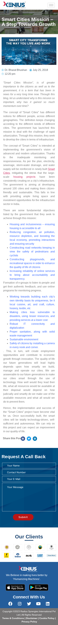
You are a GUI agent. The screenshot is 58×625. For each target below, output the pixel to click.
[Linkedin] (48, 604)
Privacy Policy (29, 621)
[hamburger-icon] (51, 5)
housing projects (24, 176)
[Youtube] (38, 604)
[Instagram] (20, 604)
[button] (23, 438)
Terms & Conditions (13, 618)
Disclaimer (32, 618)
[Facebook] (10, 604)
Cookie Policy (46, 618)
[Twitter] (29, 604)
